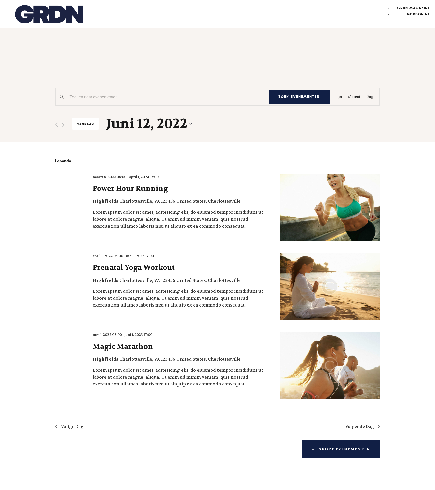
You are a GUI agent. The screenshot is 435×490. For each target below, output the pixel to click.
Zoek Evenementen (299, 97)
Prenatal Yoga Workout (134, 267)
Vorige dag (72, 426)
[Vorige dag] (56, 124)
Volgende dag (359, 426)
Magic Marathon (123, 346)
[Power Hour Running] (330, 207)
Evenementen (87, 68)
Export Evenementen (343, 449)
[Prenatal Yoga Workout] (330, 286)
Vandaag (85, 124)
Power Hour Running (130, 188)
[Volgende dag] (63, 124)
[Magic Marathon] (330, 365)
